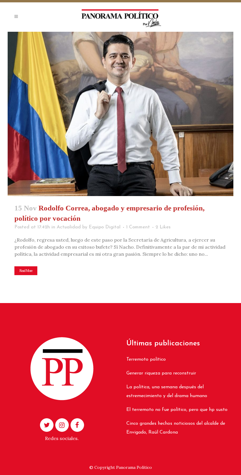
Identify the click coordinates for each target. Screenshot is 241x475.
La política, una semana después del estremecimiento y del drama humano (166, 391)
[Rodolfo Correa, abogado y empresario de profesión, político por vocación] (120, 114)
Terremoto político (146, 359)
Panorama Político (134, 467)
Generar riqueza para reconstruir (161, 373)
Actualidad (69, 227)
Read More (25, 271)
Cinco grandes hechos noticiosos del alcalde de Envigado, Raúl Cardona (175, 428)
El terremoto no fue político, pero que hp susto (176, 409)
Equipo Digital (104, 227)
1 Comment (138, 227)
